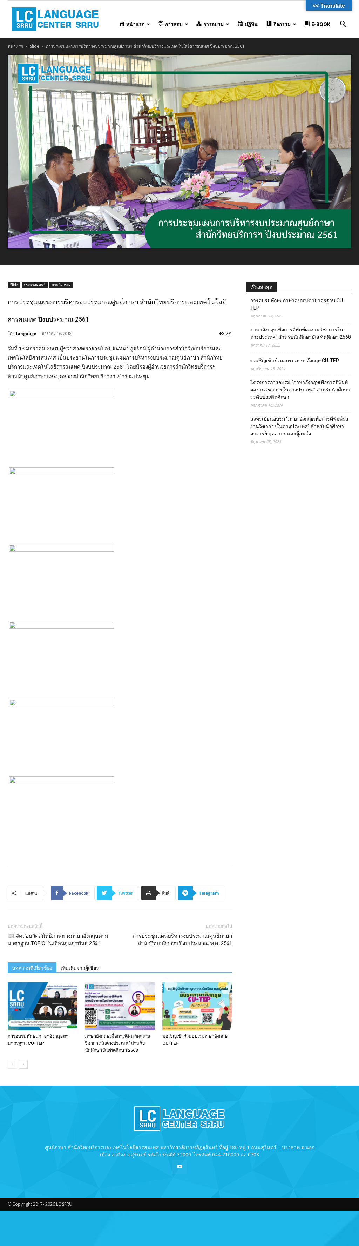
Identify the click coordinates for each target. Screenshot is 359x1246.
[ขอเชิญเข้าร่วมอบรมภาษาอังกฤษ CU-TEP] (197, 1006)
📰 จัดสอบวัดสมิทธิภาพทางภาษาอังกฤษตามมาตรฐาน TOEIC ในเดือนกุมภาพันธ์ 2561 (58, 940)
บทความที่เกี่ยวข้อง (32, 968)
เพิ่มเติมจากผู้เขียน (80, 968)
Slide (34, 46)
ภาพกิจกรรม (61, 284)
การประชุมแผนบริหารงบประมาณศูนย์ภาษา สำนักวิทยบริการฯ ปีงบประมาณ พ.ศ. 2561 (182, 940)
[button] (342, 24)
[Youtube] (179, 1167)
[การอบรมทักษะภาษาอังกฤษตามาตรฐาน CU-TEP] (42, 1006)
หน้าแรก (15, 46)
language (26, 333)
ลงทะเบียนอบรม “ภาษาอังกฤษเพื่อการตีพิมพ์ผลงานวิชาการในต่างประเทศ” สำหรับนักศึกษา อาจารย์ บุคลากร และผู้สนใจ (299, 426)
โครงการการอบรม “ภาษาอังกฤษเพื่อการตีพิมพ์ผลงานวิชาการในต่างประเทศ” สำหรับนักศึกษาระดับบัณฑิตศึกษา (300, 390)
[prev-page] (12, 1064)
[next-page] (23, 1064)
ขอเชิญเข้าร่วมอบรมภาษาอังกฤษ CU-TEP (294, 360)
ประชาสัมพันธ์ (35, 284)
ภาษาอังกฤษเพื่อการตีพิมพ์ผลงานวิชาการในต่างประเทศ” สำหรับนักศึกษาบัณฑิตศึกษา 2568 (117, 1043)
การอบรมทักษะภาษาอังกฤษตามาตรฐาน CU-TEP (297, 304)
